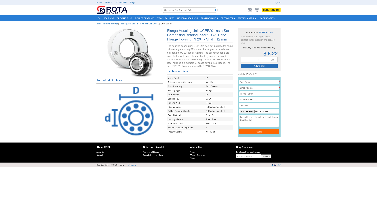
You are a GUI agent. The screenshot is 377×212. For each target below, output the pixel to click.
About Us (109, 2)
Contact (99, 155)
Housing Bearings (110, 23)
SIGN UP (266, 156)
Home (99, 2)
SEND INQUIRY (271, 9)
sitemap (132, 164)
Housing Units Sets (127, 23)
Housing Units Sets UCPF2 (148, 23)
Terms (192, 152)
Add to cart (259, 65)
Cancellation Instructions (153, 155)
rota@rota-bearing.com (250, 152)
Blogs (132, 2)
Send (259, 131)
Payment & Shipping (151, 152)
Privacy (193, 158)
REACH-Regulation (197, 155)
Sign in (277, 2)
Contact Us (121, 2)
